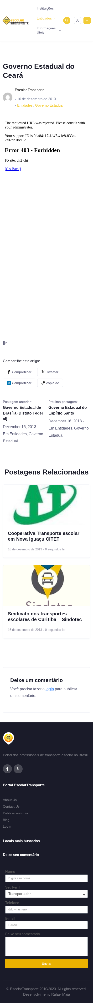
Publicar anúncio (15, 813)
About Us (10, 800)
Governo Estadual (49, 105)
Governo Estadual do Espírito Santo (67, 410)
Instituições (45, 8)
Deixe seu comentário (22, 934)
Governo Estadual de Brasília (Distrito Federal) (23, 413)
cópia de (52, 383)
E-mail (10, 918)
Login (7, 826)
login (50, 689)
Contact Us (11, 806)
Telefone (12, 903)
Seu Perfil (12, 887)
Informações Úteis (46, 30)
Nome (10, 872)
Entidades (44, 18)
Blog (6, 820)
